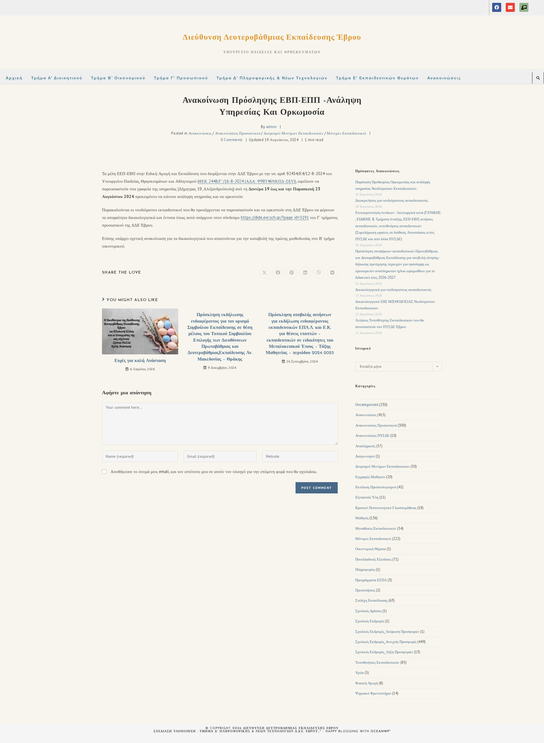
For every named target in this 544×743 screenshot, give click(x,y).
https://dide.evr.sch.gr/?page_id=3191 (275, 217)
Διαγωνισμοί (365, 456)
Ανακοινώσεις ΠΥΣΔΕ (372, 435)
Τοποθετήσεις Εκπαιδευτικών (377, 662)
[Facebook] (496, 7)
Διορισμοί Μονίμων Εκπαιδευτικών (294, 133)
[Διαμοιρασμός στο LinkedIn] (305, 272)
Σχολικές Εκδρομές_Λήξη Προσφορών (384, 652)
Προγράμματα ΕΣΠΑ (371, 580)
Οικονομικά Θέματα (370, 548)
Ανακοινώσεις (200, 133)
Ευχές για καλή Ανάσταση (140, 361)
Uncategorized (366, 404)
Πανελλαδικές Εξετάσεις (373, 559)
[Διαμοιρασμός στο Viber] (318, 272)
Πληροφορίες (365, 569)
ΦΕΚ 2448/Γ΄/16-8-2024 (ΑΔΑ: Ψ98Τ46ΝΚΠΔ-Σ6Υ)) (247, 181)
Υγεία (359, 672)
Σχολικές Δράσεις (368, 610)
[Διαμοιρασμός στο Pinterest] (291, 272)
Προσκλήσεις (365, 590)
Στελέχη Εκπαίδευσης (371, 600)
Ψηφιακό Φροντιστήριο (373, 693)
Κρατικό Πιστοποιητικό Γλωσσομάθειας (385, 507)
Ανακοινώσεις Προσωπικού (238, 133)
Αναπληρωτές (365, 446)
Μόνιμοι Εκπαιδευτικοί (346, 133)
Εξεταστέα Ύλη (367, 497)
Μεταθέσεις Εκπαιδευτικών (375, 528)
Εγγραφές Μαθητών (370, 476)
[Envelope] (510, 7)
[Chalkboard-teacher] (523, 7)
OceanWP (380, 731)
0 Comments (232, 139)
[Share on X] (264, 272)
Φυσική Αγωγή (366, 683)
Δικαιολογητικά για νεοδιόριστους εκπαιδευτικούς (393, 289)
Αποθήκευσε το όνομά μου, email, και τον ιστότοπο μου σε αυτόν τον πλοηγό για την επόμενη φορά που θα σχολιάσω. (213, 471)
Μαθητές (362, 518)
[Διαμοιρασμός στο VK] (332, 272)
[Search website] (538, 78)
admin (271, 126)
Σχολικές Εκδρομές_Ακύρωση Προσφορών (387, 631)
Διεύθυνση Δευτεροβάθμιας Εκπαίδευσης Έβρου (272, 36)
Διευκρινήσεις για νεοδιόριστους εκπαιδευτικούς (391, 200)
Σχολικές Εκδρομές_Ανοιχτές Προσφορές (385, 641)
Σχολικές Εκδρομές (369, 621)
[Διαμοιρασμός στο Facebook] (278, 272)
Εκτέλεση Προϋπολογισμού (375, 487)
